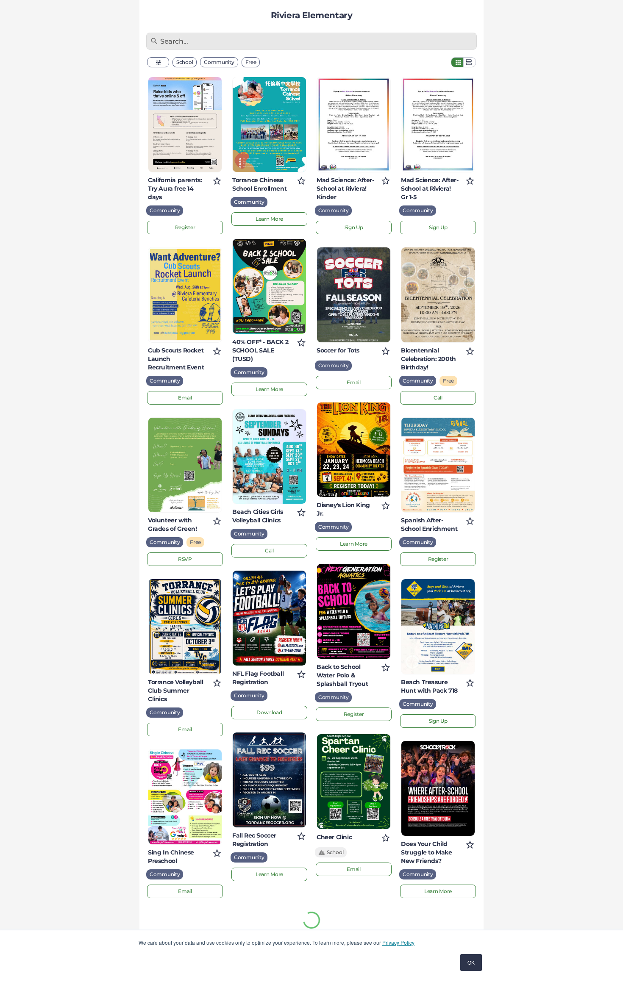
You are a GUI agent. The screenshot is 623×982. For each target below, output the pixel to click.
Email (185, 397)
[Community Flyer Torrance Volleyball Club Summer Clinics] (185, 626)
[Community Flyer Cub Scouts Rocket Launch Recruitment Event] (185, 295)
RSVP (185, 559)
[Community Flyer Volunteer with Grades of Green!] (185, 465)
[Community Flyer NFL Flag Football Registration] (269, 618)
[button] (158, 62)
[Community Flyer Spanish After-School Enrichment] (438, 465)
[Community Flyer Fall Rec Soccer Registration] (269, 780)
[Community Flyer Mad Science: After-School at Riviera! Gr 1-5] (438, 124)
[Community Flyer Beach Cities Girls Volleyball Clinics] (269, 457)
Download (269, 712)
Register (185, 227)
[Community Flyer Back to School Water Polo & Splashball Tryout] (354, 611)
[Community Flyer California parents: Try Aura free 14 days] (185, 124)
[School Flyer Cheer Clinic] (354, 781)
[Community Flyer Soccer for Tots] (354, 295)
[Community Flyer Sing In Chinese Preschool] (185, 797)
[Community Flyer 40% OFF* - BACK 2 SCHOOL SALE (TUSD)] (269, 286)
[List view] (469, 62)
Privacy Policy (398, 942)
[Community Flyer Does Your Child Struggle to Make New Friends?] (438, 788)
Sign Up (354, 227)
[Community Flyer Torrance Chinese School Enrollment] (269, 124)
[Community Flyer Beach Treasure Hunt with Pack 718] (438, 626)
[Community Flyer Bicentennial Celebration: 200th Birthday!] (438, 295)
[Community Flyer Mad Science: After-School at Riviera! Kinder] (354, 124)
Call (269, 550)
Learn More (269, 219)
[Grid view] (457, 62)
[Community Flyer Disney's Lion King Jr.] (354, 450)
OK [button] (471, 962)
